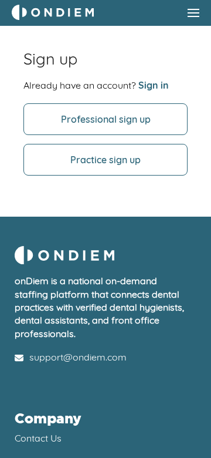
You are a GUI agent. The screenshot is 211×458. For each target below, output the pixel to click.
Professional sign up (106, 119)
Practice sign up (105, 160)
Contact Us (38, 438)
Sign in (153, 85)
